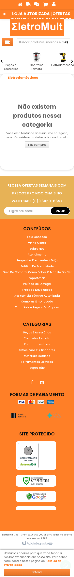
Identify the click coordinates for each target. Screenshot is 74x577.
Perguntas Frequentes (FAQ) (37, 260)
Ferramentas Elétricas (37, 362)
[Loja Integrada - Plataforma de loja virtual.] (37, 543)
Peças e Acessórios (37, 332)
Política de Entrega (37, 284)
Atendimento (37, 254)
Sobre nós (37, 249)
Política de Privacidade (37, 266)
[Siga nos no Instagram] (42, 382)
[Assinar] (60, 211)
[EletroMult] (37, 27)
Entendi (37, 572)
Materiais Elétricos (37, 356)
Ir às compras (37, 145)
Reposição (37, 368)
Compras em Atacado (37, 301)
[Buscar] (66, 42)
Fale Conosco (37, 237)
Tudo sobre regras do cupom (37, 307)
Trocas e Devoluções (37, 290)
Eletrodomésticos (23, 77)
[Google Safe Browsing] (36, 496)
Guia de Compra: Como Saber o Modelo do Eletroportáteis (37, 275)
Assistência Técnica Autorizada (37, 296)
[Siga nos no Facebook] (32, 382)
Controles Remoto (37, 338)
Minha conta (37, 243)
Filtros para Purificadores (37, 350)
